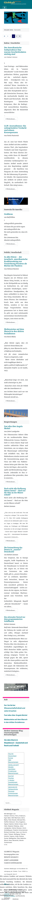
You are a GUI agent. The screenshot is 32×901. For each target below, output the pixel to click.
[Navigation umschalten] (4, 7)
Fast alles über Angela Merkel (13, 427)
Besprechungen (13, 773)
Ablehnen (16, 899)
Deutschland (12, 756)
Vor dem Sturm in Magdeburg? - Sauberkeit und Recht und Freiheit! (16, 742)
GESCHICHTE (12, 787)
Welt (9, 760)
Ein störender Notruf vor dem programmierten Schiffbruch (14, 619)
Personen (11, 791)
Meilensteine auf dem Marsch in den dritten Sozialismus (14, 331)
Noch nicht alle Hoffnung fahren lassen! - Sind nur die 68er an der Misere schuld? (15, 491)
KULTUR (11, 776)
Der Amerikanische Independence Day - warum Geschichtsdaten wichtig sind (15, 50)
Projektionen (12, 771)
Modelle (10, 767)
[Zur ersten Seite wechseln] (4, 36)
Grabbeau (8, 214)
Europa (10, 758)
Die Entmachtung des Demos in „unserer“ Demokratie (13, 550)
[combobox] (12, 803)
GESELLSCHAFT (13, 765)
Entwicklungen (13, 793)
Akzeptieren (5, 899)
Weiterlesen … (11, 119)
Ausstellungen (12, 782)
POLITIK (10, 754)
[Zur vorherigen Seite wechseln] (7, 36)
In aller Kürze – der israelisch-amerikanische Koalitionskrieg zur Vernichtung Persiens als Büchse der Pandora (16, 261)
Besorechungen (13, 762)
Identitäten (11, 769)
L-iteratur (11, 780)
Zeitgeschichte (13, 789)
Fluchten (11, 778)
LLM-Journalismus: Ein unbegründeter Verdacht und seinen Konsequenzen (15, 129)
